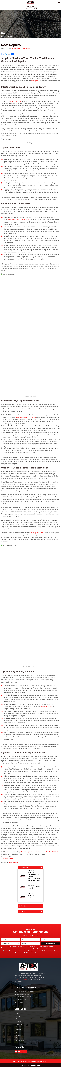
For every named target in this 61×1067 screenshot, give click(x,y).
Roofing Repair (13, 862)
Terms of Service (46, 946)
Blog (17, 1032)
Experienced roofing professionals (18, 220)
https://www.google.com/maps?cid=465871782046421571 (39, 852)
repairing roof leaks (36, 533)
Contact (18, 1035)
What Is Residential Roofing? (32, 897)
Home (17, 1013)
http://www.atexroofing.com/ (10, 858)
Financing (19, 1024)
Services (18, 1019)
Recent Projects (20, 1027)
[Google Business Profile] (19, 1051)
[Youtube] (25, 1051)
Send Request (49, 943)
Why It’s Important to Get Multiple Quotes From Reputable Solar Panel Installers (35, 876)
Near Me (18, 1021)
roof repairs (34, 81)
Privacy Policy (36, 946)
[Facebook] (16, 1051)
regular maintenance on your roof (25, 417)
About (18, 1016)
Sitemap (18, 1038)
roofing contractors (46, 706)
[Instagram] (22, 1051)
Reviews (18, 1029)
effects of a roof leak (14, 101)
